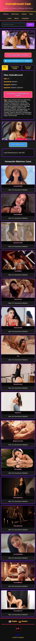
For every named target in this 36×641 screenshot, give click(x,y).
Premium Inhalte (28, 67)
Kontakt (18, 634)
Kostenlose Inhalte (15, 67)
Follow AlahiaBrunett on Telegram (19, 61)
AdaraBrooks (18, 526)
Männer (16, 18)
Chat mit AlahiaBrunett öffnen (18, 55)
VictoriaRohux (18, 497)
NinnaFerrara (18, 384)
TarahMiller (18, 271)
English (14, 621)
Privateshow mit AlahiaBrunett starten (18, 94)
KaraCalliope (18, 214)
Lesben (9, 18)
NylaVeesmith (18, 242)
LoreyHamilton (18, 554)
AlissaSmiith (18, 327)
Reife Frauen (15, 14)
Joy (18, 356)
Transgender (25, 18)
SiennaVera (18, 299)
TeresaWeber (18, 582)
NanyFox (18, 412)
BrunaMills (18, 469)
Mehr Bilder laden (18, 144)
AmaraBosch (18, 611)
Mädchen (5, 14)
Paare (31, 14)
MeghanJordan (18, 441)
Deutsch (24, 621)
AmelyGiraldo (18, 186)
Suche (30, 24)
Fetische (24, 14)
